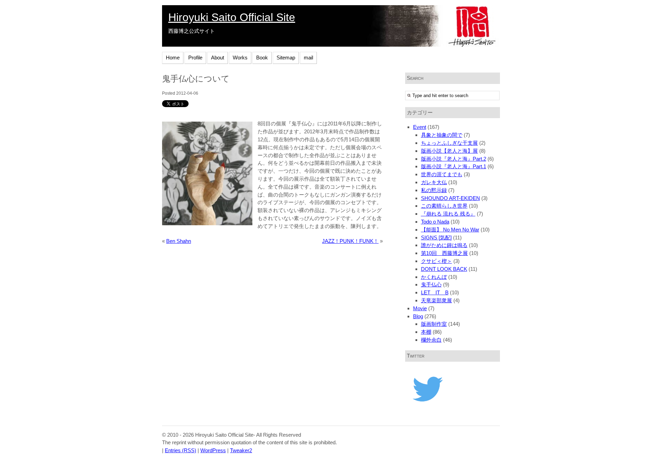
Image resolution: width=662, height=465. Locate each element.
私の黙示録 (434, 190)
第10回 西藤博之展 (444, 253)
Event (419, 127)
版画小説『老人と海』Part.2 (453, 159)
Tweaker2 (241, 450)
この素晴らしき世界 (444, 206)
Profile (195, 57)
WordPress (213, 450)
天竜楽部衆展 (436, 300)
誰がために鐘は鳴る (444, 245)
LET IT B (435, 292)
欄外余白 (431, 340)
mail (308, 57)
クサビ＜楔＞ (436, 261)
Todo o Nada (435, 222)
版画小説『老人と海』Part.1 (453, 166)
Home (173, 57)
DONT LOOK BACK (444, 269)
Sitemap (286, 57)
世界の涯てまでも (441, 174)
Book (262, 57)
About (217, 57)
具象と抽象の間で (441, 135)
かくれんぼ (434, 277)
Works (240, 57)
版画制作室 (434, 324)
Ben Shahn (178, 241)
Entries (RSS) (180, 450)
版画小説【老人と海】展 (449, 151)
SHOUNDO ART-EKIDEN (450, 198)
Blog (418, 316)
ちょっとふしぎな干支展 (449, 143)
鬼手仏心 (431, 284)
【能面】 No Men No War (450, 229)
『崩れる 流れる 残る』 (448, 214)
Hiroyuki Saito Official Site (231, 17)
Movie (420, 308)
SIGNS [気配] (436, 237)
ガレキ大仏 (434, 182)
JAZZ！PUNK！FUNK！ (350, 241)
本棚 (426, 332)
